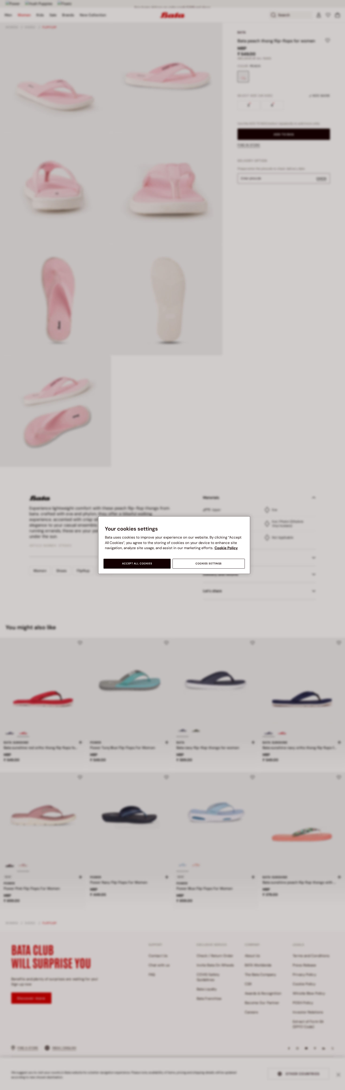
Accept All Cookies (137, 563)
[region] (174, 545)
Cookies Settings (209, 563)
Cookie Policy (226, 548)
